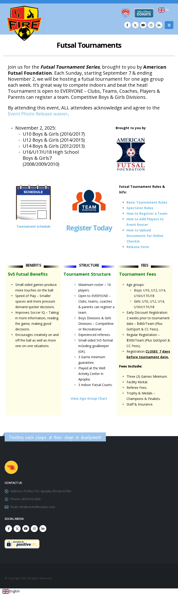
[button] (169, 25)
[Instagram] (151, 25)
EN (167, 10)
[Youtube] (143, 25)
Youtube (25, 528)
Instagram (34, 528)
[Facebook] (127, 25)
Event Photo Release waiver (38, 114)
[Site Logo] (24, 23)
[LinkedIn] (159, 25)
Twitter (17, 528)
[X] (135, 25)
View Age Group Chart (89, 398)
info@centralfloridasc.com (37, 507)
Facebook (8, 528)
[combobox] (163, 10)
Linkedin (42, 528)
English (14, 591)
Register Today (89, 228)
